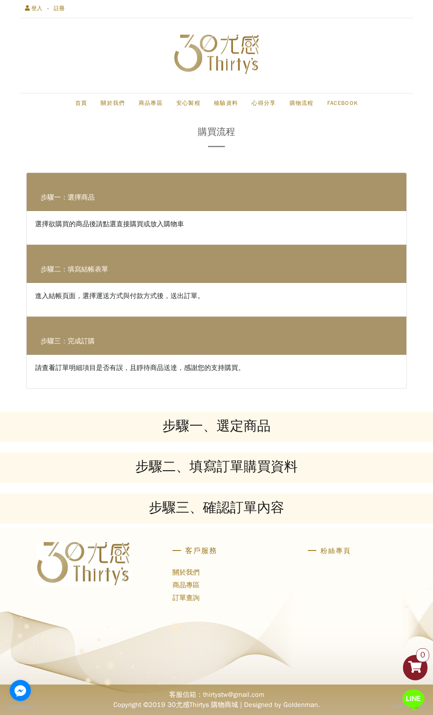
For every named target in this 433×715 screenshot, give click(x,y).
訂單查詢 (186, 598)
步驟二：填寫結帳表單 (74, 269)
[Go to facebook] (20, 690)
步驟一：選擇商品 (68, 197)
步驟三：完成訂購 (68, 341)
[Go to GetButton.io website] (20, 706)
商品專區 (186, 585)
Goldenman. (301, 705)
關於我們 (186, 572)
